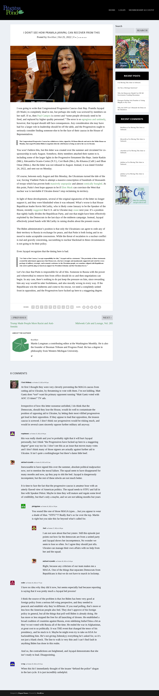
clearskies (123, 151)
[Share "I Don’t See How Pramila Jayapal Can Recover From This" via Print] (72, 307)
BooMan (51, 37)
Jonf (44, 528)
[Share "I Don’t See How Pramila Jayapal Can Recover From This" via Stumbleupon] (63, 307)
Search (118, 26)
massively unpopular (60, 183)
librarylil (123, 139)
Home (112, 10)
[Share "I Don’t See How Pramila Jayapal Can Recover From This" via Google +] (41, 307)
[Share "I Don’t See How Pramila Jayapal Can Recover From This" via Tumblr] (46, 307)
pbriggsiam (36, 506)
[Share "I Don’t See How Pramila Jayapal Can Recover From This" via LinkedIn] (54, 307)
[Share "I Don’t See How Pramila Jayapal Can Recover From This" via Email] (67, 307)
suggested (38, 210)
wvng (23, 664)
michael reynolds (27, 462)
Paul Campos (44, 115)
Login (122, 10)
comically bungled (93, 183)
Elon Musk (67, 187)
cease (76, 210)
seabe (23, 583)
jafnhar (122, 162)
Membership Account (141, 10)
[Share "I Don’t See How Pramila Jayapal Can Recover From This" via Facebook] (33, 307)
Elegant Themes (23, 693)
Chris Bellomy (26, 382)
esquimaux (25, 433)
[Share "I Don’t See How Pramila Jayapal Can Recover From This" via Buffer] (59, 307)
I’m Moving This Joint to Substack (129, 82)
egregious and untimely (93, 119)
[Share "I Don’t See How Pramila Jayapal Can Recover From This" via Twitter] (37, 307)
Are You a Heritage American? (127, 88)
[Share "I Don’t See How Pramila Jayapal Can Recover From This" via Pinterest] (50, 307)
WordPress (40, 693)
